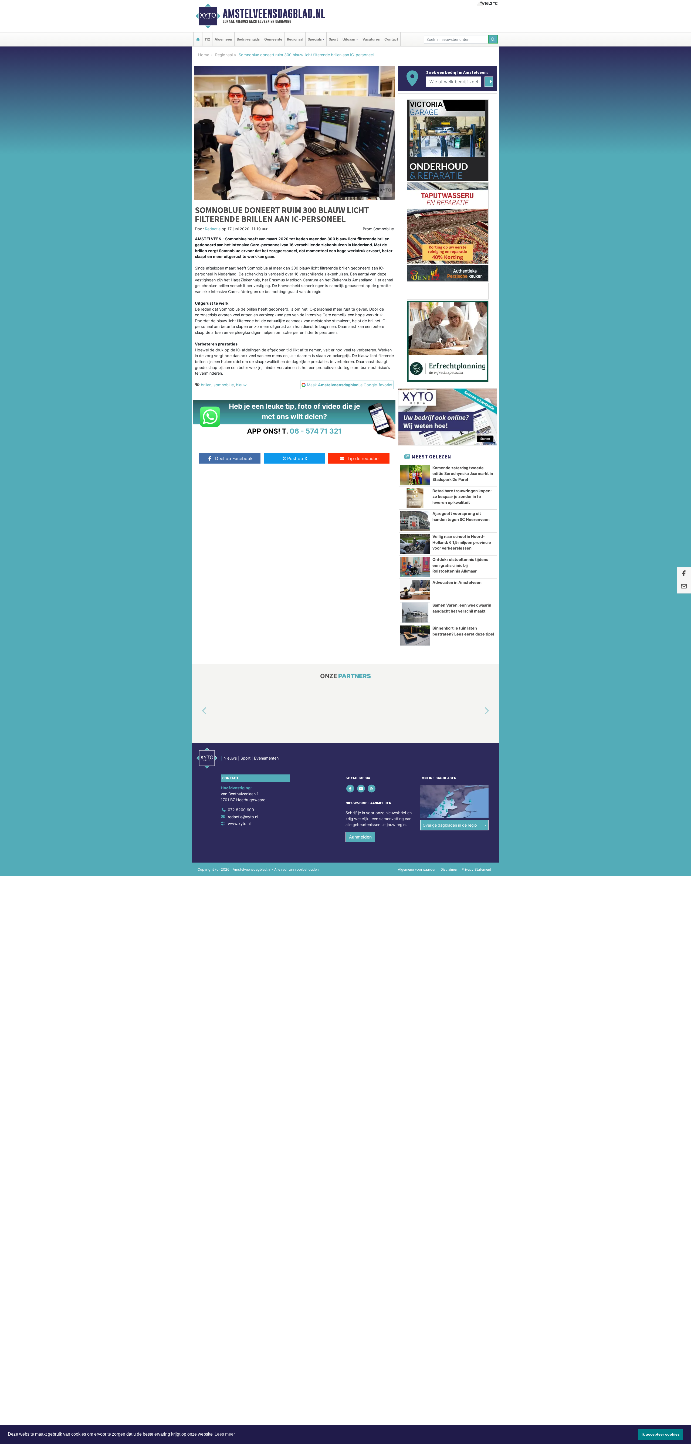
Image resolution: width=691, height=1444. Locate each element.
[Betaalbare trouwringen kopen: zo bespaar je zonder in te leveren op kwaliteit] (415, 498)
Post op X (297, 458)
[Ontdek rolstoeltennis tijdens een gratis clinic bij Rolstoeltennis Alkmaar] (415, 567)
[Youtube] (361, 788)
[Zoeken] (493, 39)
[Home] (198, 39)
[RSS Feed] (372, 788)
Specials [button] (315, 39)
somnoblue (224, 384)
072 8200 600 (241, 809)
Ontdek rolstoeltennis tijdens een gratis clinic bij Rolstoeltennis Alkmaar (460, 565)
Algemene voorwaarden (417, 869)
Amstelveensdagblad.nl (274, 13)
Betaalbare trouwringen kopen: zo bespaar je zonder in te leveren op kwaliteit (462, 496)
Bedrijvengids (248, 39)
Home (203, 54)
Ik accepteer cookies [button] (661, 1434)
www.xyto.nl (239, 823)
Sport (333, 39)
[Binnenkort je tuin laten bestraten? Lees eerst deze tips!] (415, 635)
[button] (198, 711)
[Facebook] (351, 788)
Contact (391, 39)
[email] (684, 586)
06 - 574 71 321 (316, 431)
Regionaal (295, 39)
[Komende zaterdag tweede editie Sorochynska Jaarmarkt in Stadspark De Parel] (415, 475)
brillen (206, 384)
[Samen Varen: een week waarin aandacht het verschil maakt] (415, 612)
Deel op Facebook (234, 458)
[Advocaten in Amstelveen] (415, 590)
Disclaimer (449, 869)
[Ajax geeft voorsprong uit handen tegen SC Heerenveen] (415, 521)
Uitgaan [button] (349, 39)
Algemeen (223, 39)
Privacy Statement (476, 869)
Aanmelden (360, 837)
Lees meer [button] (225, 1434)
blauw (241, 384)
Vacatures (371, 39)
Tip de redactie (362, 458)
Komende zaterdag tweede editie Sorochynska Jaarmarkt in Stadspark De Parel (462, 473)
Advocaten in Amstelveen (457, 582)
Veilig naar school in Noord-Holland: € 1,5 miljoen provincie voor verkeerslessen (461, 542)
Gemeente (273, 39)
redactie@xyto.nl (243, 816)
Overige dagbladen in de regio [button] (450, 825)
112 (207, 39)
